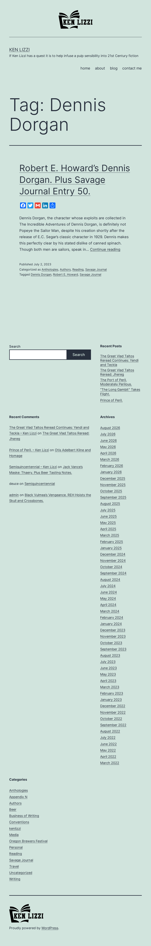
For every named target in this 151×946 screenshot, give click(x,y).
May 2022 (108, 750)
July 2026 (107, 434)
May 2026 (108, 447)
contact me (132, 68)
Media (14, 835)
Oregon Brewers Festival (28, 841)
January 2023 (111, 700)
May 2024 (108, 598)
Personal (16, 847)
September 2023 (113, 649)
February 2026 (111, 466)
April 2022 (108, 757)
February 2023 (111, 693)
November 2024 (113, 560)
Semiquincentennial (39, 484)
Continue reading (105, 249)
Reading (78, 269)
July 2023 (107, 662)
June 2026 (108, 440)
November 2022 (113, 712)
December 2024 (112, 554)
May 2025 (108, 523)
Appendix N (18, 797)
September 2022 (113, 725)
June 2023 (108, 668)
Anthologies (50, 269)
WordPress (49, 928)
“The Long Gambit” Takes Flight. (120, 392)
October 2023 (111, 643)
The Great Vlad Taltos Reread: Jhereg (117, 372)
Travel (14, 866)
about (100, 68)
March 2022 (109, 763)
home (85, 68)
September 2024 (113, 573)
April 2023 (108, 681)
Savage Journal (96, 269)
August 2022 (110, 731)
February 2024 (111, 617)
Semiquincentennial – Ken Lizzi (33, 467)
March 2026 (109, 459)
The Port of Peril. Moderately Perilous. (116, 382)
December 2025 (112, 478)
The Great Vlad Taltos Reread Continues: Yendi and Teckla (119, 360)
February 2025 (111, 542)
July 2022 (107, 737)
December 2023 (112, 630)
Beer (12, 809)
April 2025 (108, 529)
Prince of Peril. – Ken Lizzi (29, 450)
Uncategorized (20, 873)
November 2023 (113, 636)
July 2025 (107, 510)
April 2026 (108, 453)
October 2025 (111, 491)
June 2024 (108, 592)
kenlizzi (15, 828)
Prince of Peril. (111, 400)
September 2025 (113, 497)
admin (14, 495)
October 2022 (111, 719)
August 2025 (110, 504)
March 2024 (109, 611)
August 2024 (110, 580)
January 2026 (111, 472)
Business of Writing (24, 816)
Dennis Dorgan (41, 274)
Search (14, 346)
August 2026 (110, 428)
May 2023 (108, 674)
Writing (14, 879)
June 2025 (108, 516)
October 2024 (111, 567)
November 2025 (113, 485)
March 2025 (109, 535)
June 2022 (108, 744)
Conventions (19, 822)
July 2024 (108, 586)
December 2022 (112, 706)
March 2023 (109, 687)
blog (113, 68)
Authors (65, 269)
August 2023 (110, 655)
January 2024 (111, 624)
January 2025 (111, 548)
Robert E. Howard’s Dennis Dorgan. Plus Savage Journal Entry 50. (74, 180)
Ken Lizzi (19, 49)
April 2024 (108, 605)
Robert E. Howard (65, 274)
